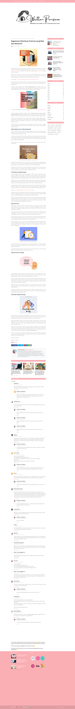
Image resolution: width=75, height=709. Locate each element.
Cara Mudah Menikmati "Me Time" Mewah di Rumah (24, 190)
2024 (56, 87)
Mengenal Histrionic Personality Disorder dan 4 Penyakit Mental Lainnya (57, 75)
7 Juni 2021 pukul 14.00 (21, 392)
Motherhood (56, 114)
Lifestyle (15, 38)
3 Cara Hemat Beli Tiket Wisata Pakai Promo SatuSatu (22, 655)
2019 (56, 96)
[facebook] (58, 707)
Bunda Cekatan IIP (58, 125)
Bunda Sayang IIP (50, 127)
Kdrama (56, 112)
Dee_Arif (16, 560)
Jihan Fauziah (16, 581)
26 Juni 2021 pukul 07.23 (19, 582)
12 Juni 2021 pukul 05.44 (19, 402)
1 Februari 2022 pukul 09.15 (22, 501)
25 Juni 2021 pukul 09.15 (19, 474)
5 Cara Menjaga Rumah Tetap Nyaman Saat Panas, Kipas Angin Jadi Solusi (28, 372)
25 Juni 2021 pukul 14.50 (19, 534)
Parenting (56, 115)
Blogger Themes (31, 707)
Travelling (56, 119)
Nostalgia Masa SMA (34, 159)
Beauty (56, 105)
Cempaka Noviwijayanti (19, 542)
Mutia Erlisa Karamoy (18, 488)
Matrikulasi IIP (54, 130)
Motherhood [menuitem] (29, 1)
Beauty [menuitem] (35, 1)
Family (56, 110)
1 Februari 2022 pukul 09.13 (22, 445)
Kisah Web (16, 383)
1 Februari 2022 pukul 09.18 (22, 620)
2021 (56, 92)
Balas (15, 389)
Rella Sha (16, 533)
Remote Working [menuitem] (23, 1)
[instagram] (63, 707)
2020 (56, 94)
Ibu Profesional (50, 128)
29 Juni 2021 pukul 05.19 (19, 612)
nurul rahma (16, 453)
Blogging (52, 125)
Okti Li (15, 473)
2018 (56, 97)
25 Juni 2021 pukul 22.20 (19, 553)
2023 (56, 88)
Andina (15, 524)
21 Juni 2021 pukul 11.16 (19, 454)
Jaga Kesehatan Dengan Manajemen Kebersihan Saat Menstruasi (58, 62)
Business (56, 108)
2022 (56, 90)
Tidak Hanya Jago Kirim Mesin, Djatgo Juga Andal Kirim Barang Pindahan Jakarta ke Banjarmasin (40, 372)
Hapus (17, 389)
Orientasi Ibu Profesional (52, 132)
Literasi (49, 130)
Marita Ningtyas (17, 611)
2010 (56, 99)
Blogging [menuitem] (16, 1)
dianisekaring (17, 401)
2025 (56, 85)
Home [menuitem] (12, 1)
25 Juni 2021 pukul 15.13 (19, 544)
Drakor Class (39, 70)
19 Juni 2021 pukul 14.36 (21, 410)
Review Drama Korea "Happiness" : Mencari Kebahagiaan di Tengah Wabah (57, 69)
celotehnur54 (17, 509)
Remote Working (56, 117)
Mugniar (15, 435)
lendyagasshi (16, 596)
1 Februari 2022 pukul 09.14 (22, 482)
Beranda (12, 38)
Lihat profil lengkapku (56, 45)
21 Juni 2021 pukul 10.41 (19, 436)
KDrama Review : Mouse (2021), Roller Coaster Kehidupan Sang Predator (58, 51)
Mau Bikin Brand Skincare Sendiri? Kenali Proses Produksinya (21, 666)
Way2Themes (20, 707)
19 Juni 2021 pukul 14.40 (21, 419)
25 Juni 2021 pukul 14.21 (19, 526)
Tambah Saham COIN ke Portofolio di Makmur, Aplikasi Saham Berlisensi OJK (16, 372)
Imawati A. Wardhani (16, 46)
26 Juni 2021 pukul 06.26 (19, 562)
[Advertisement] (19, 687)
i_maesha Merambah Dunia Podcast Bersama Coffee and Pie (27, 79)
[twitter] (61, 707)
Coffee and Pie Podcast (15, 70)
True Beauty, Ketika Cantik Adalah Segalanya (57, 57)
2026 (56, 83)
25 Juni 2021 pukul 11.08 (19, 510)
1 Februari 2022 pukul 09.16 (22, 518)
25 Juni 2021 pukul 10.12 (19, 490)
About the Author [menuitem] (41, 1)
